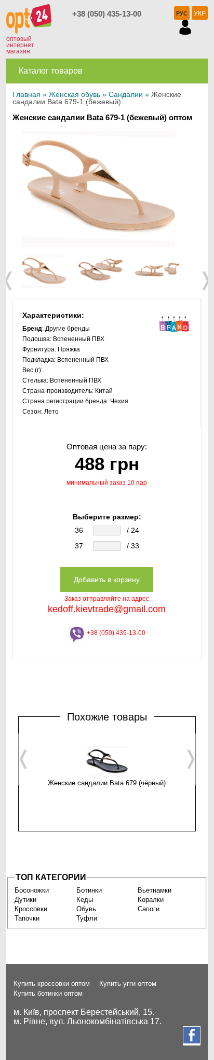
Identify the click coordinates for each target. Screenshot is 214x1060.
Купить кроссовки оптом (52, 983)
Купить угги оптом (127, 983)
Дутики (25, 899)
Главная (26, 94)
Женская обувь (74, 94)
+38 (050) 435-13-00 (106, 13)
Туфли (86, 918)
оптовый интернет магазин (20, 45)
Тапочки (27, 918)
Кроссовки (31, 909)
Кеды (84, 899)
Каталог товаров (51, 70)
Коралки (151, 899)
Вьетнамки (154, 890)
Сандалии (126, 94)
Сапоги (148, 909)
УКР (200, 13)
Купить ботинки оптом (48, 993)
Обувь (86, 909)
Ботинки (89, 890)
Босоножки (32, 890)
